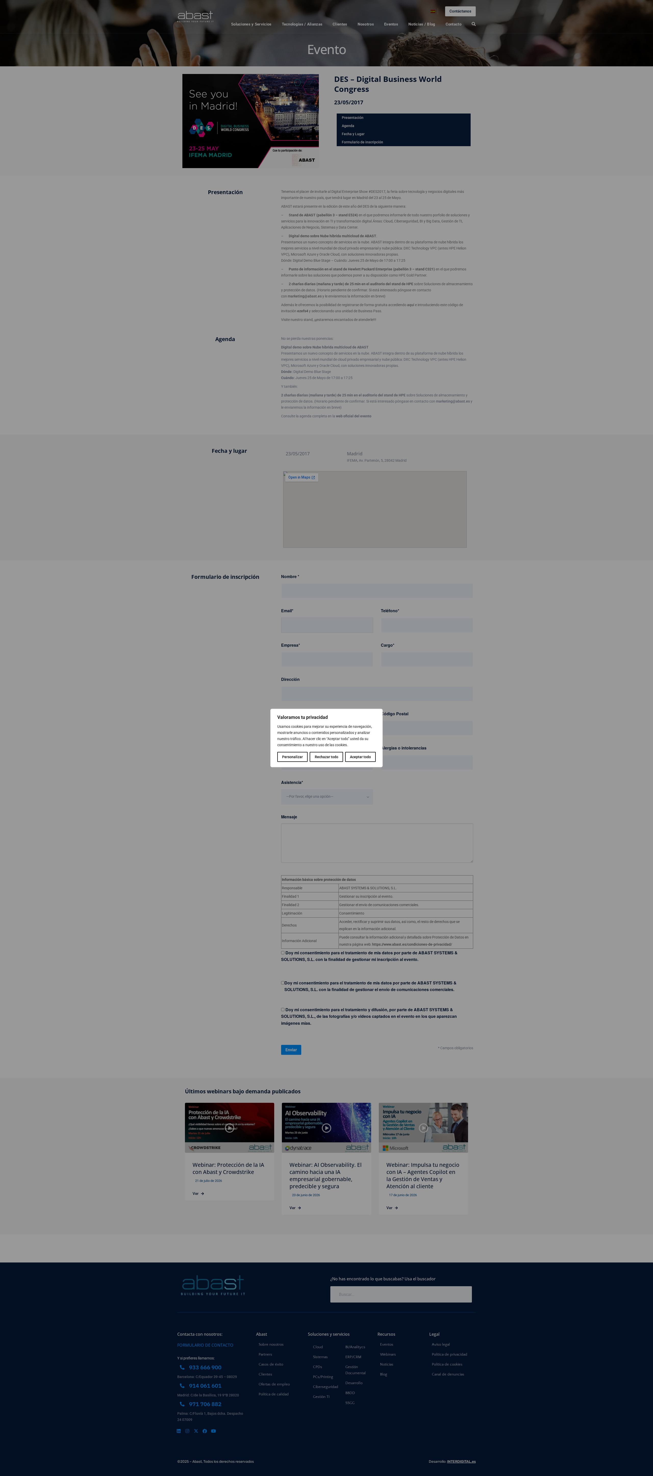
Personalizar (292, 757)
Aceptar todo (360, 757)
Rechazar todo (326, 757)
